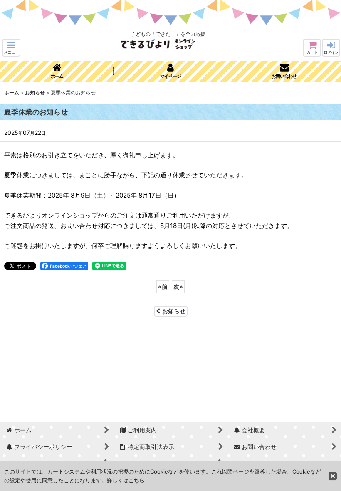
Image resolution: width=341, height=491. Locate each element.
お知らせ (173, 311)
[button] (11, 48)
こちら (136, 480)
